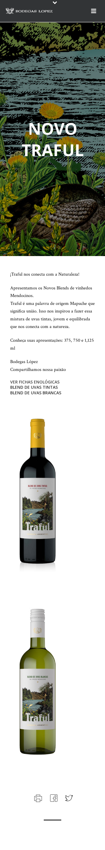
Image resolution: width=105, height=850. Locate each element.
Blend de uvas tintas (34, 387)
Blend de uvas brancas (35, 392)
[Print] (37, 797)
